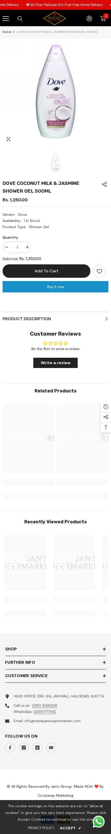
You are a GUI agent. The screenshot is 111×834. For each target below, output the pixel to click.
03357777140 (45, 711)
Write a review (55, 362)
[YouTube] (51, 747)
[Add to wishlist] (99, 271)
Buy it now (55, 287)
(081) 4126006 (44, 705)
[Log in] (89, 18)
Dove (22, 214)
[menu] (6, 18)
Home (7, 32)
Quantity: (11, 237)
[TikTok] (37, 747)
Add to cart (46, 271)
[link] (28, 482)
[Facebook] (10, 747)
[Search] (20, 19)
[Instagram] (24, 747)
